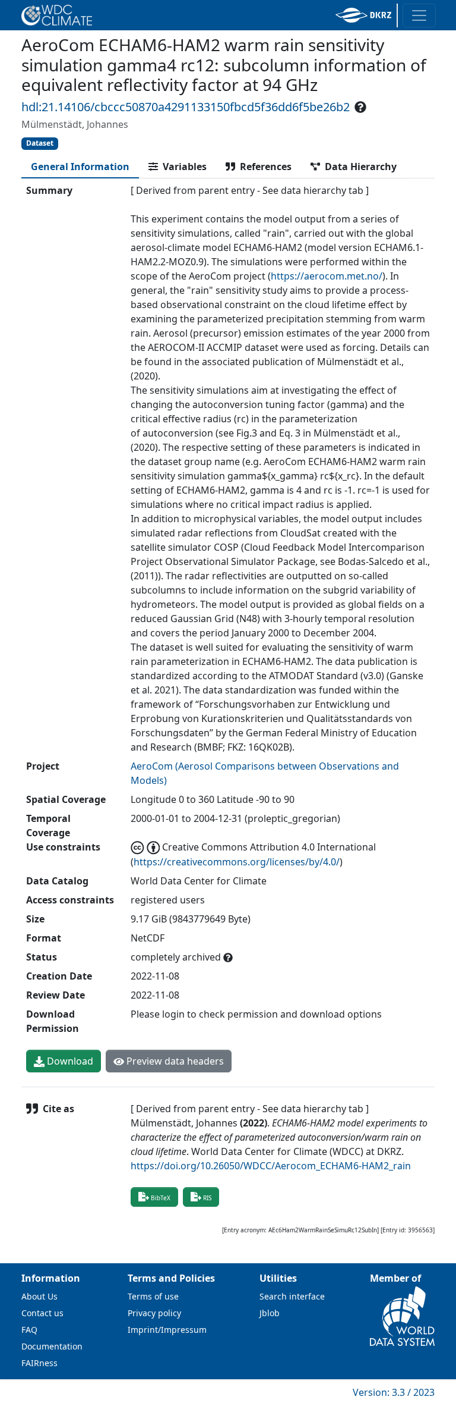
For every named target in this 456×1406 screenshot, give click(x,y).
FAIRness (39, 1363)
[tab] (80, 166)
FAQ (29, 1329)
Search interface (292, 1296)
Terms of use (153, 1296)
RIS (207, 1198)
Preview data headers (174, 1061)
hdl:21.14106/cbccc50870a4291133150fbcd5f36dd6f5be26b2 (185, 107)
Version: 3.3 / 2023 (394, 1392)
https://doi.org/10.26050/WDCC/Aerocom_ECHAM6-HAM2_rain (271, 1165)
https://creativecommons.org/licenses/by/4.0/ (237, 861)
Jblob (269, 1313)
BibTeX (160, 1198)
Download (69, 1061)
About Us (39, 1296)
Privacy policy (154, 1313)
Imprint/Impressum (167, 1329)
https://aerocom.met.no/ (326, 276)
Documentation (52, 1346)
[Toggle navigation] (419, 15)
